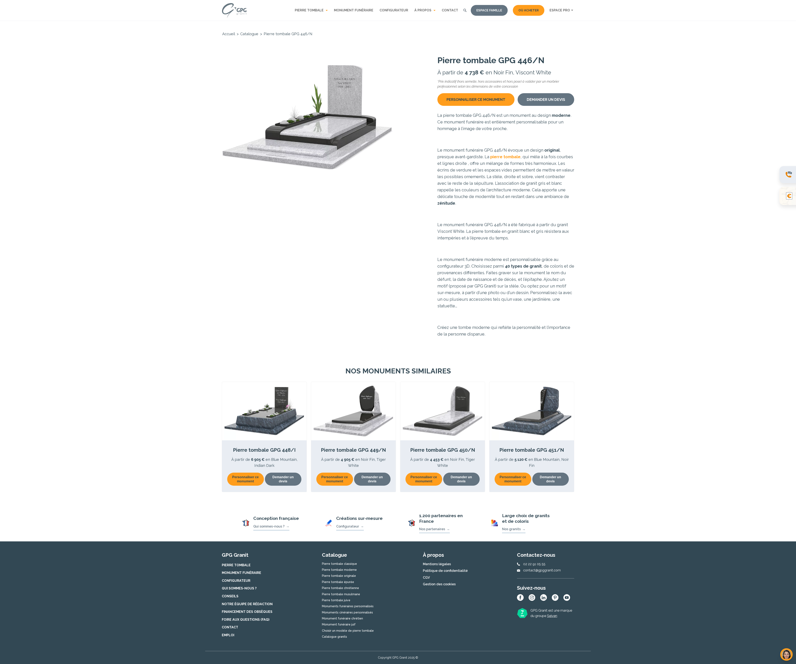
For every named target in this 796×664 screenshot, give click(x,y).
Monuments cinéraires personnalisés (347, 612)
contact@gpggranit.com (542, 570)
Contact (450, 10)
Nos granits (511, 529)
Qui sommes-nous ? (269, 526)
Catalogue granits (334, 636)
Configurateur (394, 10)
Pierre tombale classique (339, 563)
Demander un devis (546, 99)
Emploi (228, 635)
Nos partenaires (432, 529)
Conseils (230, 596)
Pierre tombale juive (336, 600)
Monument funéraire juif (339, 624)
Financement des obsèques (247, 612)
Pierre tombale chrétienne (340, 588)
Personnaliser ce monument (476, 99)
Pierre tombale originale (339, 575)
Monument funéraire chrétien (342, 618)
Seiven (552, 616)
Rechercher (465, 10)
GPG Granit (234, 10)
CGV (426, 577)
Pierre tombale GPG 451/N (531, 450)
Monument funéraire (353, 10)
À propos (422, 10)
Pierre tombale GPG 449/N (353, 450)
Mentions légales (437, 564)
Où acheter (528, 10)
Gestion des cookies (439, 584)
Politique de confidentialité (445, 571)
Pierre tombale (309, 10)
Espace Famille (489, 10)
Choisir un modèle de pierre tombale (348, 630)
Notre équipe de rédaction (247, 604)
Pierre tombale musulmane (341, 594)
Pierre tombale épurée (338, 582)
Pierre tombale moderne (339, 569)
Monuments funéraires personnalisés (348, 606)
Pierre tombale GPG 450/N (442, 450)
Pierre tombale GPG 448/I (264, 450)
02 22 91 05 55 (534, 564)
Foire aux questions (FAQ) (245, 620)
